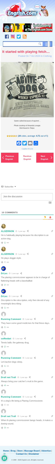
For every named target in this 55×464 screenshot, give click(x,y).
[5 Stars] (16, 136)
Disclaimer (34, 454)
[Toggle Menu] (49, 44)
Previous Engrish (10, 157)
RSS (25, 36)
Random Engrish (27, 157)
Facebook (7, 36)
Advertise (46, 451)
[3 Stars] (12, 136)
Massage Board (32, 451)
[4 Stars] (14, 136)
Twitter (19, 36)
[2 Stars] (10, 136)
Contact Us (21, 454)
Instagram (13, 36)
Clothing (47, 56)
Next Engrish (44, 157)
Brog (13, 451)
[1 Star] (8, 136)
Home (6, 451)
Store (20, 451)
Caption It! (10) (27, 149)
